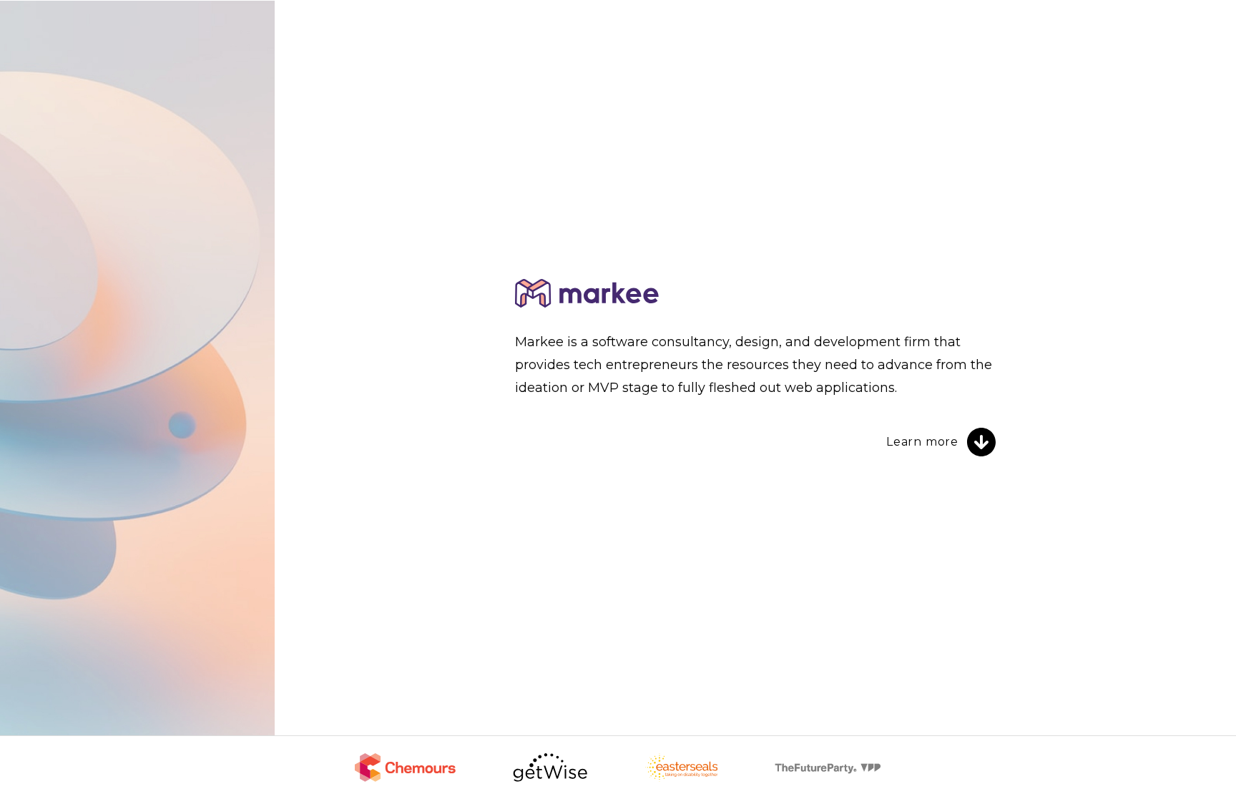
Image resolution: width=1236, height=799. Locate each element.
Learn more (922, 441)
